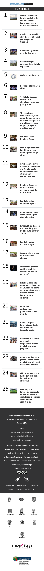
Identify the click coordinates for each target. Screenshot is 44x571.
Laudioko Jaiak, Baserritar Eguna (27, 243)
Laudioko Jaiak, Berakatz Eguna (27, 137)
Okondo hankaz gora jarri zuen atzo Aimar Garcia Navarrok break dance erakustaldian (30, 361)
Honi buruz (10, 485)
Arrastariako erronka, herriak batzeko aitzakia (29, 255)
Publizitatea (34, 485)
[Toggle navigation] (3, 4)
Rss (34, 489)
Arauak (10, 489)
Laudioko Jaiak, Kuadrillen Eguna (28, 202)
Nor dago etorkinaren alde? (30, 87)
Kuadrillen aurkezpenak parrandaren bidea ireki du (28, 310)
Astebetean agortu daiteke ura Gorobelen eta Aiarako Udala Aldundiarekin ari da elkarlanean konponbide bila (30, 170)
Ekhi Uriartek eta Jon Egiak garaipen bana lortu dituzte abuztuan (29, 377)
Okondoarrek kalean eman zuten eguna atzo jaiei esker (29, 214)
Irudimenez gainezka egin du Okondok (29, 51)
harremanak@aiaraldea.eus (22, 432)
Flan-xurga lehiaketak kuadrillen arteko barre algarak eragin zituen (30, 151)
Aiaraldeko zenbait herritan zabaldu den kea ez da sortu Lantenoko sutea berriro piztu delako (29, 20)
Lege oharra (21, 485)
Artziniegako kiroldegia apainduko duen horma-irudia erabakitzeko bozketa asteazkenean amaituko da (30, 395)
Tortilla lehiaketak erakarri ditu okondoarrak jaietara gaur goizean (29, 101)
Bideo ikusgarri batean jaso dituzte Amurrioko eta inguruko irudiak (29, 326)
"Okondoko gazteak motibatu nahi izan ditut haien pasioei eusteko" (29, 270)
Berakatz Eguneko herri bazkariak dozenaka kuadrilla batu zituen (28, 189)
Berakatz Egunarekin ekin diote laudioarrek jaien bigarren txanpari (30, 38)
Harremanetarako (23, 489)
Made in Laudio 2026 (29, 75)
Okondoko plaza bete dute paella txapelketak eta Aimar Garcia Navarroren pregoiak (30, 343)
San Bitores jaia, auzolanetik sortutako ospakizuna (30, 64)
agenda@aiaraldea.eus (22, 440)
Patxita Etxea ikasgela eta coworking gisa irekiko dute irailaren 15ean (30, 230)
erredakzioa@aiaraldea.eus (22, 436)
